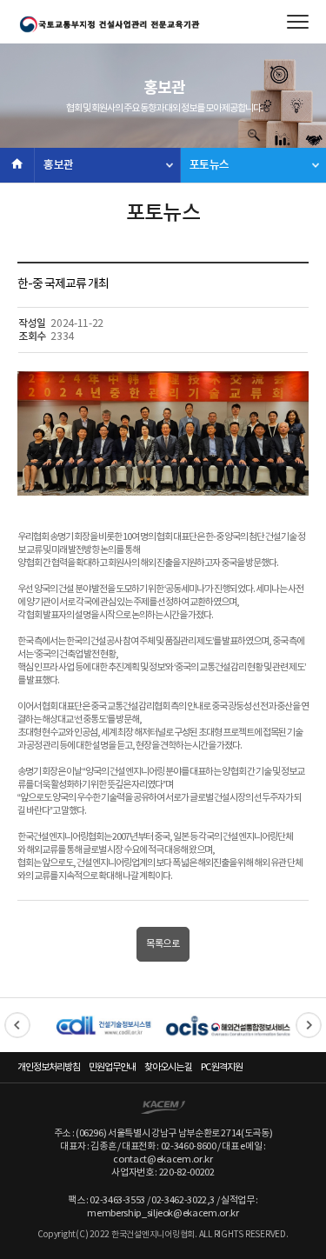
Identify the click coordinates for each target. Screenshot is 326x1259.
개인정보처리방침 (48, 1067)
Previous (17, 1025)
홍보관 (58, 165)
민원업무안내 (112, 1067)
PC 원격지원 (222, 1067)
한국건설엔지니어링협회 (108, 24)
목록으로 (163, 943)
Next (309, 1025)
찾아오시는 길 (168, 1067)
